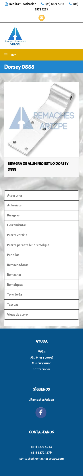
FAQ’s (41, 351)
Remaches (14, 274)
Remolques (15, 284)
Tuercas (12, 304)
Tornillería (14, 294)
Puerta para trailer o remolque (28, 245)
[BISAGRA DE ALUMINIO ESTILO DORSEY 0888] (41, 119)
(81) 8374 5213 (54, 4)
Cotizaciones (41, 369)
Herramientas (17, 225)
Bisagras (13, 215)
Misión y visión (41, 363)
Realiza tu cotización (23, 4)
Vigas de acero (17, 314)
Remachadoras (18, 265)
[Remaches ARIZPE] (15, 35)
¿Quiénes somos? (41, 357)
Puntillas (13, 255)
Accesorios (15, 195)
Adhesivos (14, 205)
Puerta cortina (17, 235)
